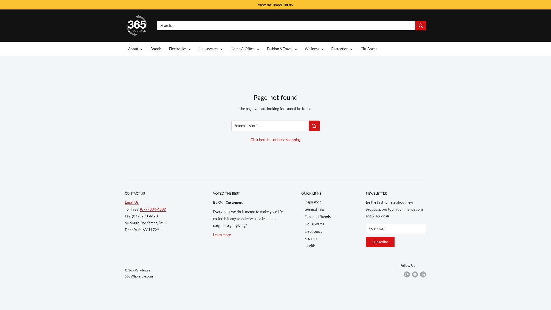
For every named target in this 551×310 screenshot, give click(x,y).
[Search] (420, 25)
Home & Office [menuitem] (243, 48)
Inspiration (313, 202)
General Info (314, 209)
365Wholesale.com (139, 276)
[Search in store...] (314, 126)
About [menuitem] (133, 48)
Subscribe (380, 242)
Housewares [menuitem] (208, 48)
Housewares (314, 224)
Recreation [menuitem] (339, 48)
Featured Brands (318, 216)
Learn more (222, 234)
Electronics (313, 231)
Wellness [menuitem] (312, 48)
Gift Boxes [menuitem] (369, 48)
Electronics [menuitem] (177, 48)
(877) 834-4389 (153, 209)
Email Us (132, 202)
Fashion (311, 238)
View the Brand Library (275, 5)
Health (310, 245)
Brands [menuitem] (155, 48)
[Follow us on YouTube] (415, 274)
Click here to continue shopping (276, 139)
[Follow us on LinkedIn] (423, 274)
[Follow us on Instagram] (407, 274)
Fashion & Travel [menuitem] (280, 48)
